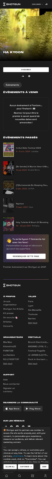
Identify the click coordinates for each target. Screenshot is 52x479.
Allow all (10, 467)
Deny (44, 467)
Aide (5, 379)
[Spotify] (29, 76)
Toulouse (33, 314)
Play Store (34, 408)
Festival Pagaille (36, 350)
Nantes (32, 318)
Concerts (8, 326)
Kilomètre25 (9, 346)
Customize (24, 467)
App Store (14, 408)
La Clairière (9, 355)
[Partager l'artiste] (46, 4)
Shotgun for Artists (13, 308)
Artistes (7, 321)
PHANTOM (8, 350)
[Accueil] (11, 4)
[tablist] (26, 85)
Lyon (30, 305)
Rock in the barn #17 (38, 359)
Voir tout (32, 322)
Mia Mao (7, 342)
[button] (26, 69)
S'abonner (26, 70)
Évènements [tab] (12, 84)
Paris (30, 301)
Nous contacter (11, 384)
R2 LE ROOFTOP (11, 359)
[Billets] (32, 476)
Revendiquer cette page (26, 256)
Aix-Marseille (34, 310)
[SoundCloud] (22, 76)
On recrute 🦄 (10, 317)
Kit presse (8, 313)
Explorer (36, 4)
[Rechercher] (19, 476)
